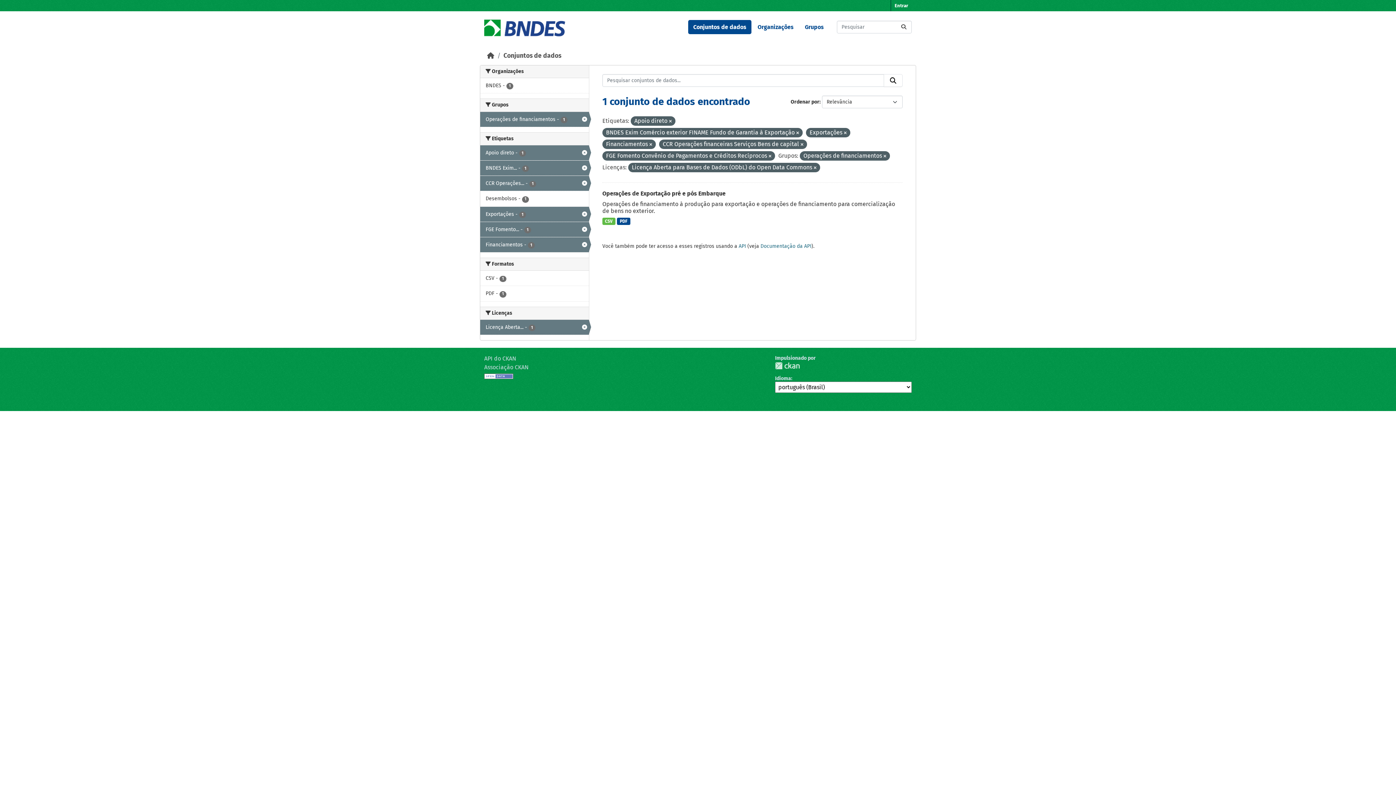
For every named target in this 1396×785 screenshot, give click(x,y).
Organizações (776, 27)
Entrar (901, 5)
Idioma (783, 378)
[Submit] (903, 27)
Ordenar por (805, 102)
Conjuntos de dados (719, 27)
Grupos (814, 27)
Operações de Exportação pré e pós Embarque (664, 193)
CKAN (787, 366)
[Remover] (670, 121)
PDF (623, 221)
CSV (609, 221)
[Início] (490, 56)
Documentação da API (786, 246)
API (742, 246)
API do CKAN (500, 358)
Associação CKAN (506, 367)
